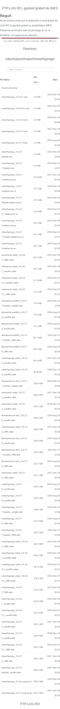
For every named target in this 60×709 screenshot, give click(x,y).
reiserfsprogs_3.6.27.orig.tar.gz (17, 693)
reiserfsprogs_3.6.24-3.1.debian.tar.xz (12, 211)
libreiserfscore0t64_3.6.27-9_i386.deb (15, 349)
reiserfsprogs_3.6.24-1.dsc (15, 97)
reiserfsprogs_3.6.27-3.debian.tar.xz (12, 188)
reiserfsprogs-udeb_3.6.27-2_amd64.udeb (15, 360)
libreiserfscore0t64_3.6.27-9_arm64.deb (15, 326)
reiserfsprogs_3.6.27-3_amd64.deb (12, 635)
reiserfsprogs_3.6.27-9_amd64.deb (12, 498)
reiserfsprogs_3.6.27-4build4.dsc (12, 154)
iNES (49, 25)
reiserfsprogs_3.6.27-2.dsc (15, 131)
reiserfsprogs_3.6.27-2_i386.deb (12, 658)
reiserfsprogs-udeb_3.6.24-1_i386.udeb (15, 544)
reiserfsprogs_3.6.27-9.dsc (15, 143)
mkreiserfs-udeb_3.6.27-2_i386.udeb (14, 475)
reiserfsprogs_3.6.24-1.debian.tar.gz (12, 223)
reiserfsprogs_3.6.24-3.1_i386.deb (12, 647)
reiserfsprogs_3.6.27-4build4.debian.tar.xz (12, 200)
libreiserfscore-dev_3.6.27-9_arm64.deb (15, 440)
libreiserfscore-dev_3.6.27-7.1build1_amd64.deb (15, 383)
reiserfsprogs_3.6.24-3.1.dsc (16, 108)
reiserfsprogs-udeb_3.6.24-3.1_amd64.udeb (15, 567)
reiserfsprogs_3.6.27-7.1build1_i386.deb (12, 532)
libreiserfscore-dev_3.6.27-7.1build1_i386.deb (15, 452)
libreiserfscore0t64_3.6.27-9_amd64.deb (15, 314)
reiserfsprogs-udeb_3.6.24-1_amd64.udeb (15, 555)
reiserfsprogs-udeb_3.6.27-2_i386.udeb (15, 429)
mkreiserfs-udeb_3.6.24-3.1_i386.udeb (14, 291)
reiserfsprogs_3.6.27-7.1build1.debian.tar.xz (13, 234)
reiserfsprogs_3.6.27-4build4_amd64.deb (12, 670)
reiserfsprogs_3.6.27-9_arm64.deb (12, 486)
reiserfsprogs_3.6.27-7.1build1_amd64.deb (12, 509)
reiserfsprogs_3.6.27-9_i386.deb (12, 521)
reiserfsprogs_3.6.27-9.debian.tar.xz (12, 246)
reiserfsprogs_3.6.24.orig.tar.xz (17, 681)
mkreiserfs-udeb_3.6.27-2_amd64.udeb (14, 395)
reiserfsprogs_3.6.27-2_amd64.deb (12, 624)
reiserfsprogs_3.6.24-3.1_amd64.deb (12, 612)
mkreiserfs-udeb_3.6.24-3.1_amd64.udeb (14, 280)
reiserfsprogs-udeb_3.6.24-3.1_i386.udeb (15, 578)
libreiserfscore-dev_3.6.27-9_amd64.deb (15, 418)
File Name (5, 80)
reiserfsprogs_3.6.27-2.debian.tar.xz (12, 177)
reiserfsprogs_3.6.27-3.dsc (15, 120)
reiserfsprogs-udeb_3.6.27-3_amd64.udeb (15, 372)
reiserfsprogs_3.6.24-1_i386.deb (12, 589)
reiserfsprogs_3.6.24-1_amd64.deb (12, 601)
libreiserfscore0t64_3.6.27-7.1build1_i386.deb (15, 337)
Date (55, 80)
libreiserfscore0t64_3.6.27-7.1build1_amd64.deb (15, 303)
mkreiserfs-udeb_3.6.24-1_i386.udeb (14, 257)
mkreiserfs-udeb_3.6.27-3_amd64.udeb (14, 406)
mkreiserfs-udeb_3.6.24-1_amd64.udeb (14, 269)
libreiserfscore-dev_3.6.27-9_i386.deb (15, 463)
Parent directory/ (10, 88)
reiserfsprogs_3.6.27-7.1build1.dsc (12, 165)
